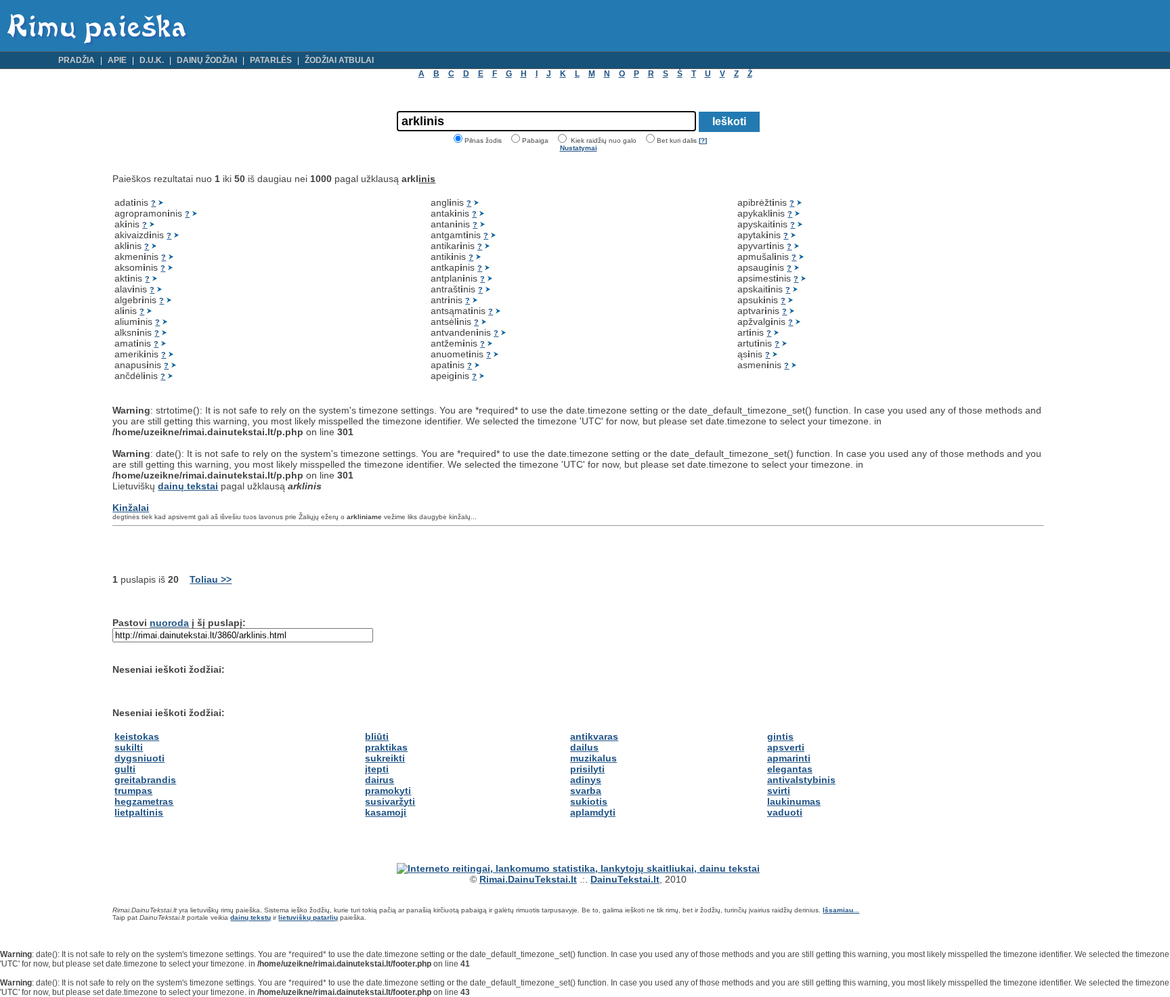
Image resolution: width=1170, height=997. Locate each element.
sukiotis (588, 801)
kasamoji (385, 812)
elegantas (789, 768)
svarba (585, 790)
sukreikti (385, 758)
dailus (584, 747)
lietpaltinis (138, 812)
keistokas (136, 736)
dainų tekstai (188, 486)
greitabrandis (145, 779)
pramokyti (388, 790)
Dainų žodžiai (207, 60)
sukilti (128, 747)
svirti (778, 790)
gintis (780, 736)
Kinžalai (130, 507)
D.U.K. (151, 60)
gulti (124, 768)
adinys (585, 779)
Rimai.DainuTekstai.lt (528, 879)
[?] (703, 140)
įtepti (377, 768)
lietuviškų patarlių (308, 917)
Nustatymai (578, 148)
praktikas (386, 747)
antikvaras (594, 736)
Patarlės (271, 60)
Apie (117, 60)
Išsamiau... (841, 910)
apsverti (785, 747)
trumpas (133, 790)
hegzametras (143, 801)
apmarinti (788, 758)
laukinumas (794, 801)
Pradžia (76, 60)
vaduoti (784, 812)
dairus (379, 779)
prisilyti (587, 768)
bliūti (377, 736)
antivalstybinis (801, 779)
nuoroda (169, 622)
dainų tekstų (250, 917)
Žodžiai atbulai (339, 60)
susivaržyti (390, 801)
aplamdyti (592, 812)
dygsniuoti (139, 758)
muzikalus (593, 758)
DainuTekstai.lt (624, 879)
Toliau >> (211, 579)
